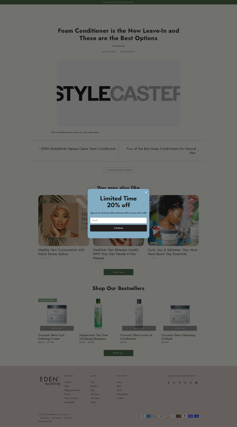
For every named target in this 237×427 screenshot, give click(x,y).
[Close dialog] (146, 192)
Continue (118, 228)
